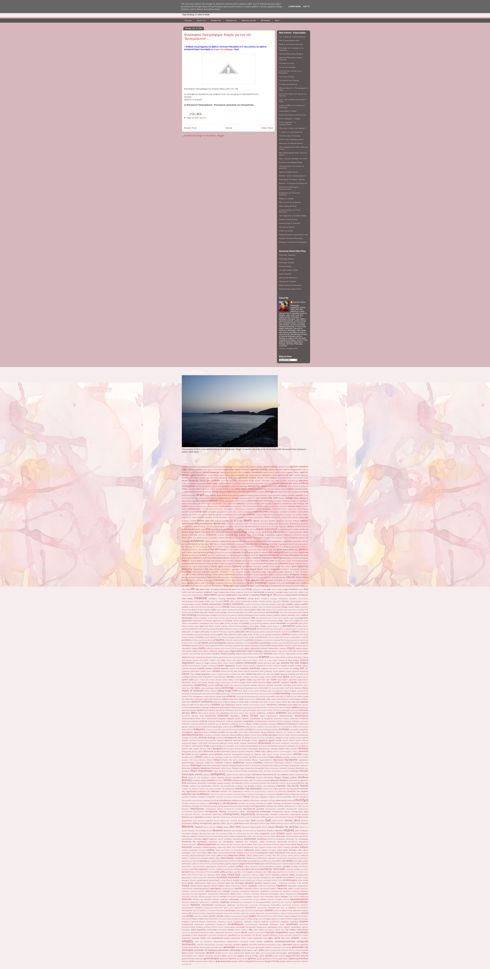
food (210, 546)
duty (203, 532)
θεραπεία (246, 827)
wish (223, 705)
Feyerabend (283, 544)
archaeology (236, 483)
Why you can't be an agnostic (290, 202)
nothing (240, 615)
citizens (229, 504)
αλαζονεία (223, 715)
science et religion (202, 663)
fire (183, 547)
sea (270, 668)
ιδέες (297, 830)
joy (290, 580)
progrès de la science (190, 643)
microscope (199, 601)
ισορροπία (264, 833)
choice (237, 501)
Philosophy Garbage (286, 263)
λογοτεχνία (280, 852)
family (224, 544)
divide (203, 529)
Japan (253, 580)
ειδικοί (291, 774)
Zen (265, 707)
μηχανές (227, 863)
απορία (253, 737)
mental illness (254, 598)
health (185, 560)
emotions (211, 534)
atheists (282, 485)
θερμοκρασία (256, 827)
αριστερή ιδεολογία (197, 740)
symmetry (278, 685)
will (191, 704)
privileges (287, 640)
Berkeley (242, 492)
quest (208, 645)
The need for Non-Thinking (289, 80)
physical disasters (274, 632)
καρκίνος (213, 839)
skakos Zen (251, 674)
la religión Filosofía (196, 586)
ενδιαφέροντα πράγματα (265, 794)
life (192, 589)
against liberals (238, 472)
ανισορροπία (216, 729)
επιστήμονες (197, 808)
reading (195, 648)
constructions (302, 512)
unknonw (247, 696)
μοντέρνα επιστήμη (233, 869)
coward (305, 514)
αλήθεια (244, 715)
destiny (265, 524)
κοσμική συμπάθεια (291, 847)
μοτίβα (297, 869)
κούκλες (185, 850)
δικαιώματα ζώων (262, 768)
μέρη (218, 858)
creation (200, 517)
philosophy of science (209, 632)
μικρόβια (304, 863)
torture (250, 691)
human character (295, 563)
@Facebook (265, 20)
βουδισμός (226, 751)
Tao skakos (195, 688)
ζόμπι (247, 820)
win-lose (208, 705)
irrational (218, 579)
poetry (244, 634)
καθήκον (194, 836)
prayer (287, 637)
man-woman (258, 592)
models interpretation (212, 604)
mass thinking (192, 595)
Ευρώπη (290, 817)
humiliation (257, 566)
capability (290, 495)
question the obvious (242, 645)
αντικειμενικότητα (271, 729)
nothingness (249, 615)
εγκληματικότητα (232, 774)
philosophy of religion (191, 632)
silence (185, 673)
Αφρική (196, 748)
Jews (263, 580)
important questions (243, 572)
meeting (222, 598)
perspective (214, 629)
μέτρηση (203, 861)
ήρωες (287, 823)
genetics (303, 549)
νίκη (205, 875)
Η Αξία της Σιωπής (286, 231)
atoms (184, 488)
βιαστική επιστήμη (270, 748)
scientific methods (273, 666)
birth (276, 492)
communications (207, 509)
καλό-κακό (280, 836)
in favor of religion (300, 572)
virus (236, 699)
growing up (246, 555)
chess (184, 501)
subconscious (303, 682)
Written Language (202, 707)
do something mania (240, 529)
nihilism (211, 612)
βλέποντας (208, 751)
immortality (187, 571)
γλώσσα (297, 753)
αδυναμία (286, 710)
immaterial (294, 569)
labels (205, 586)
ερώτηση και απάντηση (229, 817)
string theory (225, 682)
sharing (262, 671)
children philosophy (226, 501)
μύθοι (222, 871)
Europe (267, 538)
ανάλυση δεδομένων (216, 721)
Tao (187, 688)
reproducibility (194, 654)
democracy (219, 523)
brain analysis (210, 495)
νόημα (223, 874)
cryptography (258, 517)
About (277, 20)
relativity (282, 648)
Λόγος (271, 852)
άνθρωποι (239, 726)
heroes (244, 561)
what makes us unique (267, 702)
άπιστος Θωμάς (256, 735)
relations (264, 648)
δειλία (225, 760)
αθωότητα (234, 713)
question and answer (225, 645)
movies (284, 607)
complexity (266, 509)
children (213, 500)
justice (203, 583)
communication (194, 509)
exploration (297, 541)
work (295, 704)
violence (225, 699)
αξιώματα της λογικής (284, 732)
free (277, 547)
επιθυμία (271, 800)
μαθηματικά (233, 855)
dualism (197, 532)
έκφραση (259, 777)
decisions (280, 521)
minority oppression (273, 601)
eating (235, 532)
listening (224, 589)
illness (246, 569)
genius (190, 552)
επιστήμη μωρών (258, 806)
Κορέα (280, 847)
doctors (253, 529)
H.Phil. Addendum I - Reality (289, 119)
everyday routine (281, 538)
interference (258, 577)
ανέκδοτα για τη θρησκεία (218, 724)
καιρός (226, 836)
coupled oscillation (277, 515)
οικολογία (221, 877)
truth (218, 693)
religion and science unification (204, 651)
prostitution (238, 643)
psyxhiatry (274, 643)
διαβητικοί (228, 763)
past (202, 626)
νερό (201, 875)
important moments (227, 572)
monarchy (218, 607)
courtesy (299, 515)
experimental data (238, 541)
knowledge (261, 582)
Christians (278, 501)
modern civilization (233, 603)
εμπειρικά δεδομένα (279, 780)
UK (245, 693)
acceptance (193, 467)
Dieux (191, 526)
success (211, 685)
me (250, 595)
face (187, 544)
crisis (229, 517)
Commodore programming (269, 506)
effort (287, 532)
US (285, 696)
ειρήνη (190, 777)
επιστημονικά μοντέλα (253, 808)
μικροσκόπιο (211, 866)
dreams (185, 532)
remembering (302, 651)
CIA (199, 503)
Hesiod (250, 561)
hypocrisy (187, 568)
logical (274, 589)
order (280, 620)
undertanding (296, 694)
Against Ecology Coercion (288, 172)
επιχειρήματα (295, 814)
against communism (215, 469)
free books (300, 547)
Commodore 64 (252, 506)
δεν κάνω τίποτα (236, 760)
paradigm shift (236, 623)
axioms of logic (228, 489)
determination (284, 524)
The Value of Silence (286, 227)
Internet (290, 577)
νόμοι (261, 874)
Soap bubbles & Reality (287, 111)
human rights (217, 566)
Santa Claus (228, 657)
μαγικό (300, 853)
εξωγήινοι (304, 797)
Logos (286, 589)
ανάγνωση (294, 718)
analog (267, 478)
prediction (186, 640)
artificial (295, 483)
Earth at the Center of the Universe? (292, 115)
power (251, 637)
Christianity (268, 500)
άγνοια (218, 710)
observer (196, 618)
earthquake (220, 532)
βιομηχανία (186, 751)
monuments (241, 607)
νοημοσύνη (246, 875)
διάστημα (196, 765)
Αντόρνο (205, 732)
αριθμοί (185, 740)
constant (283, 512)
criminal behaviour (220, 517)
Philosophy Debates (286, 259)
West (189, 702)
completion (250, 509)
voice (246, 699)
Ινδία (230, 833)
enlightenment (288, 535)
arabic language (224, 483)
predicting (304, 637)
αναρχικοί (304, 721)
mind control (235, 601)
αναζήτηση (303, 718)
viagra (206, 699)
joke (267, 580)
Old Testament (244, 618)
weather (305, 699)
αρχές (194, 743)
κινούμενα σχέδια (240, 844)
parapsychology (256, 623)
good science (294, 552)
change (289, 497)
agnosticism (267, 475)
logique (280, 589)
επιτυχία (274, 814)
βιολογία (303, 748)
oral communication (270, 621)
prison (272, 640)
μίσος (225, 866)
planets (207, 634)
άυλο (224, 746)
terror (256, 688)
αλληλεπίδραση (301, 715)
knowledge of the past (276, 583)
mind (226, 601)
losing (301, 589)
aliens (230, 478)
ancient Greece (291, 478)
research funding (227, 653)
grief (240, 555)
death (248, 520)
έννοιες (305, 794)
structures (235, 682)
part (288, 623)
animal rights (204, 480)
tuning (222, 694)
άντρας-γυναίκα (217, 732)
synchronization (297, 685)
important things (259, 572)
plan (196, 634)
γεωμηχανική (237, 754)
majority (239, 592)
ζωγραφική (260, 821)
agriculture (281, 475)
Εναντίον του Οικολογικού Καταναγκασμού (288, 188)
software (246, 677)
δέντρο (255, 760)
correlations (227, 514)
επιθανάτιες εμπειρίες (259, 800)
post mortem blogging (226, 637)
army (274, 483)
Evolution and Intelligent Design (290, 162)
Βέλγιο (245, 748)
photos (263, 632)
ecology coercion (255, 532)
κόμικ (256, 847)
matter (245, 595)
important (215, 572)
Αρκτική (220, 740)
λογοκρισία (263, 852)
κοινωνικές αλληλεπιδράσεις (205, 847)
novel (256, 615)
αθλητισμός (225, 713)
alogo (235, 478)
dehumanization (203, 523)
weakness (285, 699)
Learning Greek (275, 586)
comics (216, 506)
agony (274, 475)
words (289, 705)
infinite (215, 574)
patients (238, 626)
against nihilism (268, 472)
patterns (245, 626)
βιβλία (281, 748)
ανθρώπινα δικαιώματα (286, 723)
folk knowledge (201, 547)
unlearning (254, 696)
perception (289, 625)
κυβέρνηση (249, 850)
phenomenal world (237, 629)
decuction (288, 521)
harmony (283, 558)
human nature (191, 566)
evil (306, 538)
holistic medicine (281, 561)
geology (210, 552)
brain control (222, 495)
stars (268, 680)
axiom (212, 489)
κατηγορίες (303, 841)
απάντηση (216, 735)
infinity (221, 574)
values (299, 696)
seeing (296, 668)
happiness (263, 555)
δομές (216, 771)
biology (269, 491)
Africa (247, 467)
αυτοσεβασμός (302, 746)
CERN (275, 498)
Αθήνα (200, 713)
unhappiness (198, 696)
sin (239, 674)
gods (281, 552)
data (207, 520)
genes (279, 549)
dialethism (304, 524)
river (301, 654)
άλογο (203, 718)
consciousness (261, 511)
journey (286, 580)
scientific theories (220, 668)
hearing (193, 561)
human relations (204, 566)
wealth (292, 699)
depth (246, 524)
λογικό (246, 853)
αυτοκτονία (282, 746)
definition (304, 520)
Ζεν (227, 820)
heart (199, 560)
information (230, 574)
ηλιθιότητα (239, 823)
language (228, 585)
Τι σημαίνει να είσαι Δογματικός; (291, 132)
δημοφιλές (200, 763)
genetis (184, 552)
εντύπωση (228, 797)
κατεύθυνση (293, 842)
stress (217, 682)
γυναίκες (286, 757)
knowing (250, 583)
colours (210, 506)
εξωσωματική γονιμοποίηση (192, 800)
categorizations (224, 498)
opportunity (294, 618)
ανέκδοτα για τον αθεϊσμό (241, 724)
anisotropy (225, 481)
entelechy (298, 535)
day (231, 521)
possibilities (199, 637)
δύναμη (244, 771)
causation (243, 498)
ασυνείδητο (295, 743)
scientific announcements (191, 666)
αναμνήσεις (249, 721)
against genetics (196, 472)
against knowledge (211, 472)
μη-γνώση (243, 861)
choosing (243, 501)
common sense (294, 506)
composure (291, 509)
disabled (255, 526)
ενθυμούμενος (296, 794)
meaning (255, 595)
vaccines (294, 696)
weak (278, 699)
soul (274, 676)
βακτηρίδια (218, 748)
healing (305, 558)
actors (220, 467)
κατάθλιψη (228, 839)
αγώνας (259, 710)
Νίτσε (218, 875)
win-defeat (200, 705)
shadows (246, 671)
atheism (264, 486)
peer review (260, 626)
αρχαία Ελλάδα (289, 740)
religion (290, 648)
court (293, 515)
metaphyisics (283, 599)
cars (196, 498)
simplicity (226, 674)
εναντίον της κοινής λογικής (292, 785)
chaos (296, 498)
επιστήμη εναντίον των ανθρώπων (195, 803)
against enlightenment (293, 469)
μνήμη (239, 866)
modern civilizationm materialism (256, 604)
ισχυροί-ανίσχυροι (300, 833)
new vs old (296, 610)
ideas (211, 569)
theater (282, 688)
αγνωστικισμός (228, 710)
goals (251, 552)
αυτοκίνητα (272, 746)
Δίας (306, 763)
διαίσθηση (257, 762)
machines (199, 592)
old (227, 618)
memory (241, 598)
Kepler (209, 583)
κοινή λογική (297, 844)
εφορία (216, 821)
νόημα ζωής (234, 874)
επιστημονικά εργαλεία (233, 809)
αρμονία (228, 740)
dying (207, 532)
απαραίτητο (225, 735)
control (211, 514)
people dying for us (274, 626)
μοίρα (246, 866)
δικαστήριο (274, 768)
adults (231, 467)
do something (226, 529)
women (239, 705)
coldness (198, 506)
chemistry (303, 498)
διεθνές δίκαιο (225, 768)
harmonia (273, 554)
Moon (249, 607)
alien (216, 478)
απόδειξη (202, 737)
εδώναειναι (257, 774)
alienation (223, 478)
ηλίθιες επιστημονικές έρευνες (206, 823)
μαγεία (293, 853)
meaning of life (268, 594)
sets (231, 671)
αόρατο (305, 732)
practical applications (276, 637)
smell (306, 674)
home (294, 561)
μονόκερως (186, 869)
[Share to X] (195, 114)
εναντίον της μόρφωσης (224, 789)
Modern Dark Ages (278, 604)
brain (200, 495)
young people (246, 707)
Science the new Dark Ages (268, 663)
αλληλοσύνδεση (188, 718)
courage (288, 515)
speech (185, 679)
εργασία (305, 814)
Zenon (277, 707)
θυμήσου (270, 830)
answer (251, 481)
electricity (193, 535)
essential (221, 538)
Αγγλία (200, 710)
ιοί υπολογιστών (239, 833)
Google (185, 555)
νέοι (189, 875)
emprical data (245, 535)
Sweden (254, 685)
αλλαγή (254, 715)
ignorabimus (226, 569)
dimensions (229, 526)
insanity (256, 575)
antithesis (193, 483)
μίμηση (220, 866)
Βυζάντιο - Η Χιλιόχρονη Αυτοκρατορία (293, 183)
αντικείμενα (258, 729)
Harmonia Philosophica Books (290, 289)
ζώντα (274, 821)
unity (224, 696)
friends (236, 549)
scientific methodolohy (257, 666)
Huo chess (285, 566)
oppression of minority (202, 620)
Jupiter (184, 583)
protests (247, 643)
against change (283, 467)
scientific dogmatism (226, 665)
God (270, 552)
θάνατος (188, 826)
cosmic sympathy (239, 514)
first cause (189, 547)
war (264, 699)
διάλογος (288, 763)
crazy (194, 517)
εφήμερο (209, 820)
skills (268, 674)
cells (257, 498)
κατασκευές (270, 841)
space (286, 676)
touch (256, 691)
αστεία (230, 743)
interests (250, 577)
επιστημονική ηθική (299, 811)
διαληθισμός (268, 763)
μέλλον (212, 858)
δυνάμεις (236, 771)
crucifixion (241, 517)
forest (220, 547)
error (208, 538)
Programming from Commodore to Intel (293, 235)
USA (288, 696)
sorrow (268, 677)
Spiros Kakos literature (214, 680)
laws (252, 585)
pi (307, 632)
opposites (303, 618)
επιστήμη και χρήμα (242, 806)
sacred (220, 657)
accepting (202, 467)
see (291, 668)
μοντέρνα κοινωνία (250, 869)
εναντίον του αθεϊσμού (209, 791)
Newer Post (190, 127)
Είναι (184, 777)
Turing (227, 694)
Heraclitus (230, 561)
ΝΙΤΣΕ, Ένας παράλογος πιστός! (291, 140)
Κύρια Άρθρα (282, 850)
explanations (277, 541)
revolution (268, 653)
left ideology (286, 586)
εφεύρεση (201, 821)
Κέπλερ (223, 844)
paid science (214, 623)
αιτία (290, 713)
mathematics (231, 595)
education (278, 531)
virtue (231, 699)
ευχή (195, 821)
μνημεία (232, 866)
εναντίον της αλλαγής (251, 783)
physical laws (286, 632)
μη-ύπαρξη (298, 861)
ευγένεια (248, 817)
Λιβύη (214, 853)
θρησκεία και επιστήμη (233, 830)
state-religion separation (287, 680)
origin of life (288, 621)
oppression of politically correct (225, 620)
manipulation (269, 592)
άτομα (206, 745)
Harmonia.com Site (249, 20)
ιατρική (288, 830)
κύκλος (258, 850)
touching (262, 691)
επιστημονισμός (263, 814)
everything (293, 538)
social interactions (204, 677)
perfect (299, 626)
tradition (286, 691)
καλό (273, 836)
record (228, 648)
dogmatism (270, 529)
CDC (253, 498)
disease (290, 526)
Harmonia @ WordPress (288, 278)
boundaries (192, 495)
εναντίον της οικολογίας (248, 788)
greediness (212, 555)
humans (236, 566)
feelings (265, 544)
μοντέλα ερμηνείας (199, 869)
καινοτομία (218, 836)
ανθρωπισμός (228, 727)
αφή (190, 748)
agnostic (257, 475)
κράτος (211, 849)
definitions (188, 523)
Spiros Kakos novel (231, 680)
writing (191, 707)
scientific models (287, 666)
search (275, 668)
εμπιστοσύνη (294, 780)
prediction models (198, 640)
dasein (200, 520)
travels (200, 694)
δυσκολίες (286, 771)
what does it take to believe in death (229, 702)
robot (305, 653)
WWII (233, 707)
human (284, 563)
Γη (252, 754)
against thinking (213, 475)
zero (282, 707)
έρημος (191, 817)
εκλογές (228, 777)
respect (238, 654)
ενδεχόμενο (251, 794)
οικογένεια (211, 877)
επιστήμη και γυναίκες (246, 803)
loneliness (293, 589)
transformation (302, 691)
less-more (296, 586)
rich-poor (282, 654)
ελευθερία (210, 780)
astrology (243, 486)
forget (226, 547)
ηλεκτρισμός (187, 823)
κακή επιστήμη (236, 836)
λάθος (300, 850)
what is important (251, 702)
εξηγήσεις (264, 797)
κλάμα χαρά (257, 844)
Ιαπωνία (278, 830)
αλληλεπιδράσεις (286, 716)
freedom (223, 549)
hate (300, 558)
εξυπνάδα (287, 797)
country (258, 515)
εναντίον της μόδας (206, 789)
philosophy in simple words (298, 629)
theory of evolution (193, 690)
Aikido (291, 475)
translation (186, 694)
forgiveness (243, 547)
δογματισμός (205, 770)
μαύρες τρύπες (287, 855)
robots (185, 657)
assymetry (235, 486)
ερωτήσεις (208, 817)
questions (255, 645)
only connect (273, 618)
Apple (209, 483)
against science (293, 472)
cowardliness (186, 517)
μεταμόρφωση (282, 858)
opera (280, 618)
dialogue (185, 526)
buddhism (243, 495)
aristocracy (267, 483)
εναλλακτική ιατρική (215, 783)
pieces (184, 634)
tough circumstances (275, 691)
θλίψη (203, 830)
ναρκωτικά (276, 872)
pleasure (232, 634)
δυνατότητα (253, 771)
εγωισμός (247, 774)
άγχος (254, 710)
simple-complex (217, 674)
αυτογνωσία (262, 746)
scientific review (204, 668)
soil (251, 677)
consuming (186, 514)
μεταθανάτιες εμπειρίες (266, 858)
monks (233, 607)
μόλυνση (261, 866)
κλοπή (287, 844)
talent (184, 688)
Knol (235, 583)
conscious (248, 512)
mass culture (298, 592)
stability (249, 680)
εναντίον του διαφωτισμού (231, 791)
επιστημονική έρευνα (281, 811)
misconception (296, 601)
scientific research (189, 668)
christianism (258, 500)
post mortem (210, 637)
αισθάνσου (261, 713)
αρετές (305, 737)
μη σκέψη (212, 861)
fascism (243, 544)
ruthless (215, 657)
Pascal (190, 626)
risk (297, 654)
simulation (234, 674)
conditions (240, 512)
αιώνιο (305, 713)
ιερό (213, 833)
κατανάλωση (238, 839)
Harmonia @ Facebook (287, 281)
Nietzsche (204, 612)
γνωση (192, 757)
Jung (306, 580)
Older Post (267, 127)
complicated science (279, 509)
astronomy (254, 485)
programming (303, 640)
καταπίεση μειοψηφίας (276, 839)
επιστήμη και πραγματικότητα (222, 806)
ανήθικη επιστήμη (260, 724)
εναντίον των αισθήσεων (195, 793)
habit (253, 555)
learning (264, 585)
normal (200, 615)
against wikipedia (238, 475)
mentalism (265, 599)
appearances (201, 483)
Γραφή (271, 757)
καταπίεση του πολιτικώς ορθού (250, 841)
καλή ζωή (267, 836)
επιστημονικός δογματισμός (239, 814)
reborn (223, 648)
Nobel (229, 612)
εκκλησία (220, 777)
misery (305, 601)
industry (208, 574)
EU (254, 537)
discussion (283, 526)
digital (216, 526)
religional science (270, 651)
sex (235, 671)
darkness (185, 521)
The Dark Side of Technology (290, 136)
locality (264, 589)
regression (255, 648)
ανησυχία (272, 724)
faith (211, 544)
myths (213, 609)
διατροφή (216, 765)
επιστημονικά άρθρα (214, 809)
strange (211, 682)
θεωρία (271, 827)
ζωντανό (281, 821)
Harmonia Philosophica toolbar (240, 558)
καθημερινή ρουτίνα (205, 836)
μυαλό (216, 871)
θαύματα (199, 827)
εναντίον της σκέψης (270, 789)
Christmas (286, 501)
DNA (208, 529)
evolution (186, 541)
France (272, 546)
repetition (185, 654)
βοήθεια (217, 751)
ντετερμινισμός (302, 875)
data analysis (215, 521)
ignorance (236, 569)
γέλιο (269, 751)
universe (231, 696)
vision (241, 699)
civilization (240, 503)
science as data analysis (289, 660)
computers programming (218, 512)
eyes (183, 544)
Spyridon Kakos (299, 302)
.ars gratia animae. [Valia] (288, 270)
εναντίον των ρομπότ (218, 794)
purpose (296, 643)
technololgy (239, 688)
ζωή (268, 820)
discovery (274, 526)
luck (193, 592)
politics (286, 634)
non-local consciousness (289, 612)
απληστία (281, 735)
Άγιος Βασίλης (209, 710)
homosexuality (188, 563)
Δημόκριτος (303, 760)
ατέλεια (200, 746)
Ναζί (269, 871)
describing (253, 524)
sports (242, 679)
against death (228, 469)
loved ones (186, 592)
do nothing (215, 529)
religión (299, 648)
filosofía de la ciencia (300, 544)
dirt (243, 526)
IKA (242, 569)
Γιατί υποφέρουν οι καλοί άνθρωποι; (292, 37)
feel (260, 544)
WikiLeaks (295, 702)
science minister (229, 663)
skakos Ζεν (261, 674)
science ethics (216, 663)
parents (266, 623)
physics (296, 631)
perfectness (194, 629)
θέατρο (206, 827)
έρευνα (185, 817)
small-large (299, 674)
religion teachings (254, 651)
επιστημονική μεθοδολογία (211, 814)
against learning (226, 472)
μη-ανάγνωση (222, 861)
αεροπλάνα (295, 710)
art (290, 483)
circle (208, 503)
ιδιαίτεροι (304, 830)
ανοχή (234, 729)
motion (260, 607)
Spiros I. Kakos (199, 680)
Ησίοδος (293, 823)
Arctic (243, 483)
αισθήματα (271, 713)
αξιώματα (271, 732)
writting (212, 707)
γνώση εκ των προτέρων (213, 757)
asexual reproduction (203, 486)
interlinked (267, 577)
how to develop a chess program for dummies (225, 563)
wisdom (216, 704)
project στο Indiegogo (223, 49)
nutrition (277, 615)
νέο (282, 872)
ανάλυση (203, 721)
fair (199, 544)
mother (255, 607)
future (259, 549)
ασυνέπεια (304, 743)
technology (228, 687)
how (203, 563)
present (238, 640)
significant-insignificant (300, 671)
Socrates (238, 677)
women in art (248, 705)
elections (185, 535)
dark (306, 517)
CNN (262, 503)
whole (284, 702)
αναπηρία (287, 721)
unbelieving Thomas (256, 694)
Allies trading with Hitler (287, 206)
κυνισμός (272, 850)
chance (281, 498)
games (265, 549)
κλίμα (282, 844)
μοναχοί (294, 866)
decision (272, 521)
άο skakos (297, 732)
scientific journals (242, 666)
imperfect (206, 572)
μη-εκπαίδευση (254, 861)
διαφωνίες (247, 765)
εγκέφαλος (217, 774)
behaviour (207, 492)
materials (221, 595)
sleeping (283, 674)
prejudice (219, 639)
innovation (248, 574)
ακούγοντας (210, 715)
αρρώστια (263, 740)
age (246, 475)
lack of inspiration (215, 586)
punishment (287, 643)
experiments (251, 541)
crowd (234, 517)
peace (252, 626)
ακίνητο (195, 716)
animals (215, 480)
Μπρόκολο (209, 872)
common (283, 506)
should (275, 671)
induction (200, 574)
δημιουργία (278, 759)
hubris (277, 563)
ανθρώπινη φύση (195, 727)
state (274, 679)
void (250, 699)
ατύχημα (213, 746)
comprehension (302, 509)
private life (279, 640)
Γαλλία (257, 751)
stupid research (258, 682)
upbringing (280, 696)
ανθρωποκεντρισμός (300, 727)
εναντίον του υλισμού (297, 791)
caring (306, 495)
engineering (270, 535)
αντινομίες (294, 729)
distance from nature (191, 529)
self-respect (195, 671)
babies (238, 488)
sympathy (287, 685)
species (305, 677)
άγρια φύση (246, 710)
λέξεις (204, 853)
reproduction (206, 654)
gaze (274, 550)
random (288, 645)
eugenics (260, 538)
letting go (304, 586)
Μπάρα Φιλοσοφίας (197, 872)
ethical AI (241, 538)
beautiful (298, 489)
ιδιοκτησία (186, 833)
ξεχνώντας (186, 877)
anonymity (233, 481)
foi (194, 547)
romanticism (201, 657)
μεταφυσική (195, 861)
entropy (305, 535)
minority (262, 601)
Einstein (299, 532)
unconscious (269, 694)
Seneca (209, 671)
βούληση (235, 751)
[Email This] (191, 114)
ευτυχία (298, 817)
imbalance (285, 569)
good (286, 552)
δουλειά (222, 771)
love (306, 589)
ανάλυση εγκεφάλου (234, 721)
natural (246, 609)
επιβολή (245, 800)
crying (250, 517)
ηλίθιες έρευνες (227, 823)
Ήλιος (262, 823)
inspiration (264, 574)
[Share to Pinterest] (200, 114)
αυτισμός (230, 746)
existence (197, 541)
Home (229, 127)
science (264, 657)
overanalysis (204, 623)
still (199, 682)
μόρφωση (289, 869)
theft (287, 688)
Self (302, 668)
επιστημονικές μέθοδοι (237, 811)
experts (259, 541)
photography (255, 632)
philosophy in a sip (281, 629)
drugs (191, 532)
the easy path (274, 688)
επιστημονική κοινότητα (191, 814)
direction (237, 526)
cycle (289, 517)
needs (268, 610)
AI (287, 475)
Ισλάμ (256, 833)
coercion (267, 503)
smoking (193, 677)
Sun (231, 685)
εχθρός (223, 821)
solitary (256, 677)
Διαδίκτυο (238, 762)
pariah (272, 623)
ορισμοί (195, 117)
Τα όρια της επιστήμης (287, 67)
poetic (239, 634)
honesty (197, 563)
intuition (185, 580)
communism (218, 509)
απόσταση (261, 738)
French (230, 550)
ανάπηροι (296, 721)
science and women (250, 660)
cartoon (206, 498)
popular (185, 637)
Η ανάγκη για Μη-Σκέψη (288, 84)
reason (217, 648)
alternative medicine (247, 477)
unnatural (262, 696)
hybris (294, 566)
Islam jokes (235, 580)
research (215, 653)
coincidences (287, 503)
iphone (206, 580)
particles (294, 623)
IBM (206, 569)
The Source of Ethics (287, 77)
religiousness (282, 651)
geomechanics (219, 552)
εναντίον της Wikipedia (233, 783)
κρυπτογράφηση (237, 850)
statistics (194, 682)
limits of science (212, 589)
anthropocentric (281, 481)
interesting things (240, 577)
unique (218, 696)
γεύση (211, 754)
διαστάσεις (186, 765)
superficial (237, 685)
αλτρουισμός (212, 718)
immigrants (304, 569)
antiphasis (185, 483)
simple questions (202, 674)
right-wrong (290, 654)
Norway (206, 615)
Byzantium (277, 495)
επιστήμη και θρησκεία (282, 803)
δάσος (209, 760)
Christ (249, 500)
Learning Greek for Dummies (289, 223)
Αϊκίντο (241, 713)
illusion (260, 569)
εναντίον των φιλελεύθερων (236, 794)
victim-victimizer (214, 699)
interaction (192, 577)
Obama (284, 615)
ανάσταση (186, 724)
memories (231, 598)
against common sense (197, 469)
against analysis (256, 467)
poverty (245, 637)
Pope (306, 634)
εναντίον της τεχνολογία (289, 789)
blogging (295, 492)
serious (224, 671)
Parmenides (280, 623)
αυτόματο (292, 746)
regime (247, 648)
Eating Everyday (285, 266)
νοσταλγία (284, 875)
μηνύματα (214, 864)
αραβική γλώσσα (296, 738)
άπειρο (233, 735)
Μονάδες (269, 866)
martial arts (287, 592)
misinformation (188, 604)
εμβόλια (252, 780)
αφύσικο (203, 749)
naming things (233, 610)
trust (213, 693)
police (262, 634)
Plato (226, 634)
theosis (207, 691)
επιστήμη (301, 800)
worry (300, 705)
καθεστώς (186, 836)
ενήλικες (287, 794)
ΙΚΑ (217, 833)
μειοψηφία (205, 858)
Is (225, 580)
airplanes (297, 475)
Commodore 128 (238, 506)
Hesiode (257, 561)
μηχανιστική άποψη (268, 863)
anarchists (281, 478)
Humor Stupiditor (285, 274)
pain (222, 623)
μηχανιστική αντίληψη (250, 863)
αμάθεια (238, 718)
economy (267, 531)
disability (248, 526)
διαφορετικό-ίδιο (236, 765)
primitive (250, 640)
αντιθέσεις (241, 729)
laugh (236, 586)
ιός (248, 833)
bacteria (258, 488)
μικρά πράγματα (283, 864)
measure (280, 595)
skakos (243, 674)
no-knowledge (221, 612)
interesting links (227, 577)
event (273, 538)
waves (273, 699)
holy (289, 561)
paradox (246, 623)
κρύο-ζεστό (225, 850)
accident (209, 467)
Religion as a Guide (286, 199)
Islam (228, 580)
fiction (290, 544)
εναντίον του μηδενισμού (277, 791)
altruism (260, 478)
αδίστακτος (277, 710)
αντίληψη (284, 729)
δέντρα (248, 760)
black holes (287, 492)
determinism (295, 524)
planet (200, 634)
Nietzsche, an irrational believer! (291, 143)
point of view (253, 634)
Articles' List (201, 20)
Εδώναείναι (268, 774)
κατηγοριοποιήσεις (189, 844)
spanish (293, 677)
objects (298, 615)
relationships (273, 648)
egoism (292, 532)
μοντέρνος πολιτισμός (272, 868)
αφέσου (185, 748)
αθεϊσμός (186, 713)
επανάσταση (225, 800)
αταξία (194, 746)
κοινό (305, 844)
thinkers (213, 691)
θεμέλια (226, 827)
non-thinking (189, 614)
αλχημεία (222, 718)
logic (269, 589)
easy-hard (229, 532)
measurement (291, 595)
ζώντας (289, 820)
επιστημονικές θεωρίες (215, 811)
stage (255, 680)
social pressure (219, 677)
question (213, 645)
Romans (191, 657)
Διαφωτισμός (257, 765)
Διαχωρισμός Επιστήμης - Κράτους (292, 179)
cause (249, 498)
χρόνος (203, 117)
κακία (245, 836)
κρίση (218, 850)
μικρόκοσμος (187, 866)
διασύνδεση (207, 765)
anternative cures (268, 481)
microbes (293, 598)
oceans (222, 618)
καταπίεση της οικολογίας (194, 841)
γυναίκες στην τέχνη (190, 760)
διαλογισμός (279, 762)
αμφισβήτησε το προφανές (261, 718)
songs (262, 677)
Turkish (233, 694)
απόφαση (279, 737)
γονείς (246, 757)
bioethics (254, 492)
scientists (254, 668)
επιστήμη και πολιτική (200, 806)
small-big (291, 674)
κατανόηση (250, 838)
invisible (200, 580)
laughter (242, 586)
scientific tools (234, 668)
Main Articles (230, 592)
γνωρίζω (185, 757)
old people (233, 618)
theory (305, 688)
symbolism (262, 685)
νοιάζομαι (254, 875)
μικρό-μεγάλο (294, 863)
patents (225, 626)
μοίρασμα (254, 866)
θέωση (198, 831)
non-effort (249, 612)
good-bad (303, 552)
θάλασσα (304, 823)
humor (272, 566)
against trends (225, 475)
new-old (190, 612)
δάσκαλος (202, 760)
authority (191, 489)
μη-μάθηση (265, 861)
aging (251, 475)
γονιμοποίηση (262, 757)
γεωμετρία (227, 754)
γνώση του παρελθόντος (233, 757)
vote (253, 699)
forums (251, 547)
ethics (249, 537)
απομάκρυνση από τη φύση (237, 737)
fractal (266, 547)
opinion (286, 618)
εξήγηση (272, 797)
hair (256, 555)
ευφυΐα (305, 817)
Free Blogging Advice (288, 547)
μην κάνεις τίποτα (203, 864)
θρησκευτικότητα (249, 831)
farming (237, 544)
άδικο (270, 710)
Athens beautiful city (300, 486)
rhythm (275, 654)
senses (216, 671)
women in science (259, 705)
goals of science (260, 552)
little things (241, 589)
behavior (199, 492)
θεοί (232, 826)
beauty (192, 492)
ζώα (253, 820)
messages (273, 599)
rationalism (186, 648)
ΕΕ (275, 774)
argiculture (250, 483)
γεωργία (247, 754)
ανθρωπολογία (187, 729)
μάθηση (242, 855)
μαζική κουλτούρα (197, 855)
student (249, 682)
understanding (282, 693)
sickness (282, 671)
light (197, 589)
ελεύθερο (219, 780)
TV (242, 693)
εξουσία (279, 797)
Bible (248, 492)
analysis (273, 477)
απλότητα (294, 735)
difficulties (210, 526)
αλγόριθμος (235, 716)
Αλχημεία (230, 718)
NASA (241, 609)
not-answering (231, 615)
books (184, 495)
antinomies (303, 480)
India (194, 574)
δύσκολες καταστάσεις (272, 771)
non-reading (303, 612)
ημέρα (268, 823)
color (204, 506)
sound (279, 677)
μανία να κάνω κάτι (267, 855)
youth (261, 707)
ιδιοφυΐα (194, 833)
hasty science (292, 558)
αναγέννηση (278, 718)
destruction (273, 524)
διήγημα (235, 768)
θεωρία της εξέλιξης (287, 826)
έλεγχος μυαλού (289, 777)
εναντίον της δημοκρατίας (200, 786)
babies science (247, 488)
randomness (297, 645)
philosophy (250, 628)
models (198, 604)
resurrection (258, 654)
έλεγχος (277, 777)
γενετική (303, 751)
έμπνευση (304, 780)
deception (264, 521)
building (250, 495)
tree (204, 693)
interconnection (214, 577)
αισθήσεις (281, 712)
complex (258, 509)
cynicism (294, 517)
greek (218, 555)
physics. (303, 632)
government (194, 555)
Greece (203, 554)
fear (256, 544)
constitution (292, 512)
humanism (227, 566)
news (196, 612)
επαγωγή (206, 800)
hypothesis (198, 569)
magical (221, 592)
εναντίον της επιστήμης (265, 786)
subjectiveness (188, 685)
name (219, 610)
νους (292, 874)
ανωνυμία (229, 732)
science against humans (278, 657)
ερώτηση (216, 817)
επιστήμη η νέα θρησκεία (223, 803)
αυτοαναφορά (252, 746)
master (200, 595)
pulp (280, 643)
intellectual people (282, 575)
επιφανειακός (284, 814)
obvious (203, 618)
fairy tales (205, 544)
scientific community (208, 666)
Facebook (193, 544)
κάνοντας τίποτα (301, 836)
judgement (301, 580)
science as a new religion (268, 660)
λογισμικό (253, 853)
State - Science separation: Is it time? (293, 159)
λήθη (209, 852)
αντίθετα (250, 729)
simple (192, 674)
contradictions (202, 515)
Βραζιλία (242, 751)
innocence (239, 575)
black (280, 492)
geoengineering (199, 552)
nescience (274, 610)
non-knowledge (272, 612)
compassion (229, 509)
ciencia (203, 504)
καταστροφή (282, 841)
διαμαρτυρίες (298, 763)
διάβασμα (219, 762)
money (225, 606)
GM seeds (244, 552)
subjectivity (200, 684)
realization (210, 648)
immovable (197, 572)
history (264, 560)
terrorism (264, 688)
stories (204, 682)
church (305, 500)
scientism (244, 668)
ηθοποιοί (304, 821)
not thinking (222, 615)
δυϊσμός (229, 771)
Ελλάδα (228, 780)
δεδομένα (217, 759)
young (238, 707)
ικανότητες (223, 833)
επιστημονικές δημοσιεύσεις (193, 811)
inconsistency (187, 575)
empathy (221, 535)
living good (257, 589)
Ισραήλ (272, 833)
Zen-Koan (270, 707)
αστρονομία (264, 742)
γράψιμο (278, 757)
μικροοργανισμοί (198, 866)
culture (267, 517)
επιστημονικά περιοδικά (275, 809)
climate (257, 503)
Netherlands (283, 610)
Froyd (250, 550)
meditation (213, 598)
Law (248, 586)
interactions (201, 577)
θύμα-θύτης (261, 830)
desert (260, 524)
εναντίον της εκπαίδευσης (224, 786)
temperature (249, 688)
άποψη (286, 738)
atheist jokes (273, 486)
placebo (190, 634)
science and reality (217, 660)
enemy (254, 535)
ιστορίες (289, 833)
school (244, 657)
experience (215, 541)
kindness (228, 583)
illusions (267, 569)
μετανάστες (304, 858)
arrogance (282, 483)
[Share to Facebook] (198, 114)
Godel (275, 552)
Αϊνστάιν (252, 713)
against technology (198, 475)
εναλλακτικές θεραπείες (196, 783)
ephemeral (201, 538)
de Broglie (238, 521)
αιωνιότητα (186, 716)
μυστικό (244, 872)
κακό (250, 836)
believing (235, 492)
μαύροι (296, 855)
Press (244, 640)
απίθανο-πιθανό (243, 735)
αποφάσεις (270, 737)
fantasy (230, 544)
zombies (287, 707)
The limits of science (287, 63)
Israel (242, 580)
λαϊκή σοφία (196, 853)
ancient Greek (303, 478)
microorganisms (188, 601)
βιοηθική (294, 749)
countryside (266, 515)
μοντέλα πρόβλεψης (216, 869)
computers (201, 511)
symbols (269, 685)
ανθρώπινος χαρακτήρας (212, 727)
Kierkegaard (220, 583)
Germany (237, 552)
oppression (187, 620)
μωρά (250, 871)
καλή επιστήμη (257, 836)
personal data (204, 629)
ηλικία (246, 823)
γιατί (264, 754)
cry (246, 517)
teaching (217, 688)
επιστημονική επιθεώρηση (259, 811)
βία (260, 748)
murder (291, 607)
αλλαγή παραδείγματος (269, 716)
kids (213, 583)
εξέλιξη (246, 796)
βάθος (209, 749)
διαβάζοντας (209, 763)
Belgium (222, 492)
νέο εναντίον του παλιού (294, 872)
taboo (306, 685)
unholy (206, 696)
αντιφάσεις (303, 729)
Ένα (184, 782)
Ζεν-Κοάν (233, 821)
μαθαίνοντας (221, 855)
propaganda (220, 642)
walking (259, 699)
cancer (284, 495)
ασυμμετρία (285, 743)
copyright (218, 515)
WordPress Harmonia (276, 704)
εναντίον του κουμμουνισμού (255, 791)
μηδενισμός (187, 863)
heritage (238, 561)
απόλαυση (220, 738)
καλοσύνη (290, 836)
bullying (257, 495)
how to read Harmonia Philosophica (259, 563)
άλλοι (198, 718)
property (229, 643)
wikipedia (304, 701)
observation (187, 618)
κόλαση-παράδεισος (245, 847)
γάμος (263, 751)
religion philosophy (238, 651)
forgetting (233, 547)
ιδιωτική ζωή (205, 833)
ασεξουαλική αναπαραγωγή (208, 743)
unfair (190, 696)
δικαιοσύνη (249, 768)
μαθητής (249, 855)
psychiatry (255, 642)
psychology (265, 642)
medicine (200, 598)
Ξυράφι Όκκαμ (196, 877)
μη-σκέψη (287, 860)
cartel (201, 498)
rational (305, 645)
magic (215, 592)
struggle (242, 682)
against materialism (253, 472)
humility (265, 566)
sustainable (246, 685)
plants (220, 634)
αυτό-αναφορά (240, 746)
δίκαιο (241, 768)
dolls (291, 529)
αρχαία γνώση (274, 740)
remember (292, 651)
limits (202, 589)
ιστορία (280, 833)
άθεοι (194, 712)
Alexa (192, 478)
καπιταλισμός (187, 839)
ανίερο (208, 729)
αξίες (236, 732)
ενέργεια (279, 794)
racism (268, 645)
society (230, 676)
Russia (208, 657)
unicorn (212, 696)
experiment (225, 541)
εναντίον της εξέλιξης (245, 786)
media (190, 598)
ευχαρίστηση (187, 820)
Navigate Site (216, 20)
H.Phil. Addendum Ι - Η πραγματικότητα (287, 123)
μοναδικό (278, 866)
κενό (218, 844)
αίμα (246, 713)
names (224, 609)
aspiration (215, 486)
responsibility (247, 654)
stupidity (293, 682)
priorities (266, 640)
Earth (213, 532)
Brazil (230, 495)
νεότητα (195, 875)
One (253, 617)
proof (211, 642)
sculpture (264, 668)
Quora (262, 645)
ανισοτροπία (227, 729)
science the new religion (294, 662)
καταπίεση (261, 839)
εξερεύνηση (255, 797)
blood (301, 492)
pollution (294, 634)
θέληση (220, 827)
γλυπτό (289, 754)
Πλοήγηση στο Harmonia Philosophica (293, 242)
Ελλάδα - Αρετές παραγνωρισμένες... (293, 176)
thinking (220, 690)
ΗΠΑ (273, 823)
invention (192, 580)
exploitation (288, 541)
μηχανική (235, 863)
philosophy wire (242, 631)
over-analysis (193, 623)
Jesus (258, 580)
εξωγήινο (295, 797)
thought (228, 690)
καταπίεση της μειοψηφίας (297, 839)
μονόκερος (303, 866)
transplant (193, 694)
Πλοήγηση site (231, 20)
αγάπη (295, 707)
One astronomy (262, 618)
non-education (238, 612)
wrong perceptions (223, 707)
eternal (228, 537)
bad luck (266, 489)
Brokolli (235, 495)
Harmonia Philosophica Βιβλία (266, 558)
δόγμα (193, 770)
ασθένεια (223, 743)
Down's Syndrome (300, 529)
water (268, 699)
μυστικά (237, 872)
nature (253, 609)
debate (256, 520)
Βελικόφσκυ (253, 748)
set (228, 671)
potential (238, 637)
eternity (235, 538)
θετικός (265, 827)
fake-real (217, 544)
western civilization (202, 701)
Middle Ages (209, 601)
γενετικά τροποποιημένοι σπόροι (285, 751)
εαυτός (199, 774)
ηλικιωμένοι (255, 823)
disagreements (265, 526)
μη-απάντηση (233, 861)
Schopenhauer (253, 657)
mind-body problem (249, 601)
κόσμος (304, 847)
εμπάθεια (258, 780)
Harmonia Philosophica (290, 555)
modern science (293, 604)
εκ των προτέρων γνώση (205, 777)
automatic (205, 489)
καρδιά (205, 839)
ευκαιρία (270, 817)
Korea (298, 583)
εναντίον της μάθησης (190, 789)
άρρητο (255, 740)
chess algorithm (193, 501)
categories (214, 498)
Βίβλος (287, 749)
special (299, 677)
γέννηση (195, 754)
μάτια (279, 855)
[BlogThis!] (193, 114)
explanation (267, 541)
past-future (209, 626)
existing (207, 541)
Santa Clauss (237, 657)
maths (239, 595)
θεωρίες (191, 830)
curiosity (283, 517)
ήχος (299, 823)
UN (248, 693)
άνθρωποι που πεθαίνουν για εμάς (259, 727)
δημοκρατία (290, 759)
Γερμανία (203, 754)
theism (292, 688)
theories (298, 688)
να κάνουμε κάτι (260, 872)
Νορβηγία (275, 875)
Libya (184, 589)
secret (280, 668)
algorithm (210, 478)
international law (278, 577)
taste (203, 688)
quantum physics (198, 645)
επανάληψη (215, 800)
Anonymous (243, 480)
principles (258, 640)
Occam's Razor (213, 618)
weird (184, 702)
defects (296, 521)
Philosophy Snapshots (287, 255)
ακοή (202, 716)
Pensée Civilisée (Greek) (288, 219)
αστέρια (243, 743)
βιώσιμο (195, 751)
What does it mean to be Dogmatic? (292, 128)
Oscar (305, 620)
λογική (240, 852)
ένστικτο (193, 797)
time (234, 690)
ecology (243, 531)
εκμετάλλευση (238, 777)
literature (232, 589)
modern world (194, 607)
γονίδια (252, 757)
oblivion (305, 615)
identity (217, 569)
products (294, 640)
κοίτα (234, 847)
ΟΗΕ (204, 877)
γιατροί (269, 754)
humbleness (247, 566)
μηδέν (305, 861)
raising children (278, 645)
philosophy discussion (265, 629)
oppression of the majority (250, 620)
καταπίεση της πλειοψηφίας (221, 841)
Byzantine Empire (266, 495)
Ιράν (252, 833)
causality (235, 498)
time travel (242, 691)
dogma (260, 529)
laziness (258, 586)
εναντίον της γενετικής (287, 783)
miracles (285, 601)
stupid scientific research (277, 682)
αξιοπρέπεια (255, 732)
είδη (278, 774)
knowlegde (290, 583)
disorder (298, 526)
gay (270, 549)
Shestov (269, 671)
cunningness (275, 517)
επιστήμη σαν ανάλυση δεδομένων (280, 806)
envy (194, 538)
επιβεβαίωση (236, 800)
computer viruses (188, 512)
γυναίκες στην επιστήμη (299, 757)
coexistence (276, 503)
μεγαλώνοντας (194, 858)
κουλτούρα (193, 850)
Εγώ (241, 774)
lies (188, 589)
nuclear (262, 615)
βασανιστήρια (229, 749)
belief (228, 491)
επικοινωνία (281, 800)
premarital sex (230, 640)
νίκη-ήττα (211, 875)
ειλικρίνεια (299, 774)
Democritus (230, 524)
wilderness (186, 705)
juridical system (193, 583)
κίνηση (229, 844)
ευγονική (256, 817)
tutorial (238, 694)
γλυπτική (283, 754)
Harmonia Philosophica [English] (291, 54)
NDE (263, 609)
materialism (210, 594)
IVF (246, 580)
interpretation (302, 577)
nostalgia (213, 615)
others (184, 623)
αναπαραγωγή (260, 721)
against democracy (242, 469)
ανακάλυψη (186, 721)
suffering (219, 685)
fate (247, 544)
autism (198, 489)
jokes (271, 580)
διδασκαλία (215, 768)
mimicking (218, 601)
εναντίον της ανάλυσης (269, 783)
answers (258, 481)
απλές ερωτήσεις (270, 735)
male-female (248, 592)
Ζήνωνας (241, 821)
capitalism (299, 495)
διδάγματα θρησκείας (200, 768)
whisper (279, 702)
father (252, 544)
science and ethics (294, 657)
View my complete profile (288, 348)
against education (276, 469)
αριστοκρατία (211, 740)
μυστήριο (229, 872)
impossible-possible (275, 572)
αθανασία (303, 710)
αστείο (236, 743)
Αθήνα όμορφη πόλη (211, 713)
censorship (266, 497)
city (234, 504)
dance (301, 517)
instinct (271, 574)
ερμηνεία (199, 817)
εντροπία (219, 797)
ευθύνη (263, 817)
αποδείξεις (193, 738)
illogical (253, 569)
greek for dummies (229, 555)
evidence (301, 538)
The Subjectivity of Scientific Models (292, 216)
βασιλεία (238, 749)
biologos (261, 492)
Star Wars (261, 680)
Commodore (224, 506)
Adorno (226, 467)
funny (254, 550)
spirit (191, 679)
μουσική (185, 871)
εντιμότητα (210, 797)
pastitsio (218, 626)
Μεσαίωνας (251, 858)
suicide (226, 685)
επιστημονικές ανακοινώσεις (297, 809)
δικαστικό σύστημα (287, 768)
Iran (211, 580)
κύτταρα (293, 850)
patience (231, 626)
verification (198, 699)
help (224, 561)
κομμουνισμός (271, 847)
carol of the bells (188, 498)
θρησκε (209, 831)
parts (301, 623)
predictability (295, 637)
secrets (286, 668)
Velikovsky (189, 699)
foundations (258, 547)
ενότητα (185, 797)
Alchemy (185, 478)
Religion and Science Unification (291, 44)
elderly (305, 532)
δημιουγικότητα (265, 760)
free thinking (204, 549)
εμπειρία (266, 780)
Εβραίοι (207, 774)
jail (249, 580)
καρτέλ (220, 839)
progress (204, 642)
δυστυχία (294, 771)
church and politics (189, 503)
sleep (277, 674)
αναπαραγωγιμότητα (275, 721)
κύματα (264, 850)
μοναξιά (286, 866)
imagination (276, 569)
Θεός (238, 826)
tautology (209, 688)
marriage (278, 592)
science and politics (201, 660)
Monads (210, 607)
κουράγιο (202, 850)
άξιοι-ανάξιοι (244, 732)
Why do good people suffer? (289, 40)
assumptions (225, 486)
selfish (203, 671)
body (306, 491)
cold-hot (192, 506)
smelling (185, 677)
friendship (243, 550)
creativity (208, 517)
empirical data (231, 534)
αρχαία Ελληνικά (301, 740)
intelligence (295, 574)
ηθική (297, 820)
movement (276, 607)
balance (290, 488)
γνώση (198, 756)
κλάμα (249, 844)
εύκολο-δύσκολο (280, 817)
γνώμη (305, 754)
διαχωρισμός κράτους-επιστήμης (275, 765)
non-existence (259, 612)
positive (191, 637)
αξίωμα (264, 732)
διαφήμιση (225, 765)
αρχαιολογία (186, 743)
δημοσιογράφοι (188, 762)
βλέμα (201, 751)
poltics (300, 634)
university (239, 696)
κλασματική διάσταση (271, 844)
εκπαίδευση (250, 777)
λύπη (288, 853)
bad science (275, 489)
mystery (207, 609)
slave (272, 674)
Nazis (258, 609)
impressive (288, 572)
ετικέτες (242, 817)
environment (187, 538)
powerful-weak (261, 637)
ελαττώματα (268, 777)
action (215, 467)
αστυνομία (276, 743)
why (289, 702)
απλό (288, 735)
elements (201, 535)
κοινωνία (187, 847)
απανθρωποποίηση (192, 734)
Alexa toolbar (199, 478)
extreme (305, 541)
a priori (185, 466)
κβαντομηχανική (206, 844)
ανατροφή (194, 724)
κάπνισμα (197, 839)
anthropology (293, 481)
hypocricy (303, 566)
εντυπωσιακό (237, 797)
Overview (188, 20)
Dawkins (225, 521)
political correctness (273, 634)
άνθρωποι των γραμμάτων (282, 727)
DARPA (193, 521)
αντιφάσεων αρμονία (191, 732)
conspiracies (274, 512)
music (297, 607)
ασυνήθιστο (186, 746)
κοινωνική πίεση (224, 847)
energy (261, 534)
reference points (237, 648)
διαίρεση (249, 763)
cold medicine (298, 503)
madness (208, 592)
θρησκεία (218, 830)
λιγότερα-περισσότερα (227, 853)
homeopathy (303, 561)
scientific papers (301, 666)
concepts (232, 512)
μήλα (194, 863)
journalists (278, 580)
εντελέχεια (201, 797)
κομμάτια (262, 847)
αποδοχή (211, 737)
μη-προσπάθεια (275, 861)
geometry (228, 552)
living (249, 589)
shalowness (255, 671)
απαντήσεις (208, 735)
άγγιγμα (193, 710)
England (279, 535)
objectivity (291, 615)
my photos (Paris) (195, 609)
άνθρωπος (199, 729)
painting (227, 623)
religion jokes (223, 651)
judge (294, 580)
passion (196, 626)
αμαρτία (245, 718)
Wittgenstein (230, 705)
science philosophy (246, 662)
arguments (258, 483)
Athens (290, 486)
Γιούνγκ (276, 754)
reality (201, 648)
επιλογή (290, 800)
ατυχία (219, 746)
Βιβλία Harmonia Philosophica (290, 285)
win (195, 705)
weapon (298, 699)
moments (203, 607)
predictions (209, 640)
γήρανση (257, 754)
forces (215, 547)
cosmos (251, 514)
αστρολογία (252, 743)
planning (214, 634)
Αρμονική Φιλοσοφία (242, 740)
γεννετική (186, 754)
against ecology (259, 469)
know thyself (242, 583)
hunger (277, 566)
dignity (222, 526)
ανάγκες (286, 718)
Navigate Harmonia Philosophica (291, 238)
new (289, 609)
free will (214, 549)
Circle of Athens (216, 504)
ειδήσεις (284, 774)
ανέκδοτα (203, 724)
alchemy (304, 475)
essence (214, 538)
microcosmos (303, 599)
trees (209, 693)
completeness (240, 509)
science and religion (234, 660)
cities (225, 504)
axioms (219, 489)
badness (284, 489)
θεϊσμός (213, 827)
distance (305, 526)
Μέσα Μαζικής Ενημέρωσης (233, 858)
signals (288, 671)
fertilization (274, 544)
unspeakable (270, 696)
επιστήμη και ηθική (264, 803)
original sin (298, 620)
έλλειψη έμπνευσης (240, 780)
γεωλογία (218, 754)
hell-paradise (216, 561)
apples (215, 483)
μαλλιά (255, 855)
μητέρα (221, 863)
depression (239, 524)
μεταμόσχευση (293, 858)
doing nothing (283, 529)
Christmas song (296, 501)
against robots (280, 472)
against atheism (271, 466)
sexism (240, 671)
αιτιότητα (296, 713)
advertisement (239, 467)
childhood (204, 501)
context (194, 515)
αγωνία (265, 710)
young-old (255, 707)
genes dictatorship (290, 549)
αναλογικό (195, 721)
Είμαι (306, 774)
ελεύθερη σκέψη (199, 780)
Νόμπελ (268, 875)
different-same (199, 526)
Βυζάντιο (250, 751)
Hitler (271, 560)
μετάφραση (186, 861)
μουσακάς (304, 869)
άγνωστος (238, 710)
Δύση (261, 771)
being (215, 491)
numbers (269, 615)
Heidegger (206, 561)
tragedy (293, 691)
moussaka (267, 607)
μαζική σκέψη (210, 855)
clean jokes (249, 504)
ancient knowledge (190, 480)
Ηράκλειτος (280, 823)
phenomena (225, 629)
